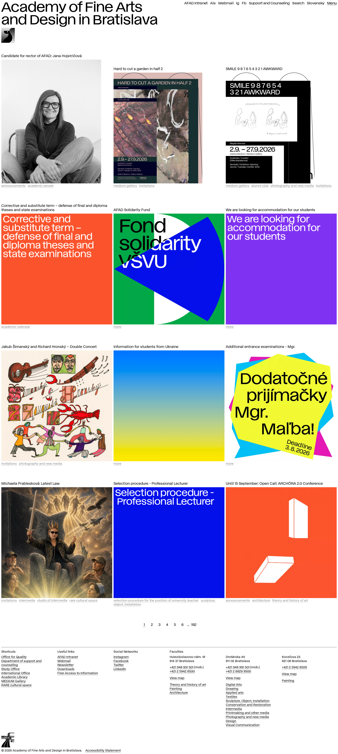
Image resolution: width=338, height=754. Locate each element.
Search (298, 3)
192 (193, 625)
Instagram (121, 657)
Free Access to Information (77, 673)
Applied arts (235, 692)
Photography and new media (247, 717)
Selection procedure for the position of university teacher (156, 600)
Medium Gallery (125, 186)
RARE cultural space (16, 685)
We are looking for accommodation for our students (270, 210)
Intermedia (27, 600)
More (117, 327)
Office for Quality (14, 657)
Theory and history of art (188, 684)
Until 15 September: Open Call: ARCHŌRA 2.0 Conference (274, 483)
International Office (15, 673)
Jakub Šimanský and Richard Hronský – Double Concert (49, 347)
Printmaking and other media (247, 713)
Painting (176, 689)
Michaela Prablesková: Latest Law (30, 483)
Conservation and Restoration (248, 705)
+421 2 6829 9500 (238, 671)
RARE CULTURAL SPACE (83, 600)
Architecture (261, 600)
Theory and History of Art (290, 600)
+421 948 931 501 (181, 667)
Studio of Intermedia (52, 600)
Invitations (147, 186)
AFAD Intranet (196, 3)
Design (231, 721)
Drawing (232, 689)
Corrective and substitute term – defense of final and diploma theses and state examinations (54, 208)
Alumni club (260, 186)
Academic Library (14, 677)
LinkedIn (120, 669)
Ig (237, 3)
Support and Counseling (269, 3)
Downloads (65, 669)
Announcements (13, 186)
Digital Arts (234, 684)
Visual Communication (243, 725)
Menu (332, 3)
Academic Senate (41, 186)
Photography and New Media (292, 186)
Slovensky (316, 3)
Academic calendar (15, 327)
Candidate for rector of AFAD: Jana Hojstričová (41, 56)
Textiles (231, 697)
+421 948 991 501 (238, 667)
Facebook (121, 661)
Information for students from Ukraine (146, 347)
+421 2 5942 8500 (182, 671)
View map (177, 678)
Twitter (119, 665)
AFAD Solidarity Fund (132, 210)
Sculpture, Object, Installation (247, 701)
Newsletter (65, 665)
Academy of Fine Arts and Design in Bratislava (79, 14)
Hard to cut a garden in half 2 (138, 69)
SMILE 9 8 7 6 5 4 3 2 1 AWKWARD (254, 69)
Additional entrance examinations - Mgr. (260, 347)
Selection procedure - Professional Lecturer (151, 483)
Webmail (226, 3)
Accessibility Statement (103, 750)
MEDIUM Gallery (13, 681)
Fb (244, 3)
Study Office (10, 669)
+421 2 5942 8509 (294, 667)
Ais (213, 3)
